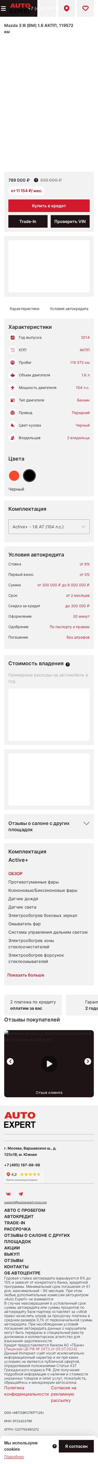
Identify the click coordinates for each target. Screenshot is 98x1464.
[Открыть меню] (3, 8)
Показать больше (25, 975)
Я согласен (76, 1446)
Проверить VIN (70, 221)
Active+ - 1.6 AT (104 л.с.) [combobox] (38, 526)
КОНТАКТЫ (16, 1266)
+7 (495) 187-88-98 (47, 8)
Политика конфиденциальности (26, 1391)
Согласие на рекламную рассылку (63, 1394)
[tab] (24, 308)
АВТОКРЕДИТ (19, 1216)
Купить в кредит (49, 205)
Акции (12, 1247)
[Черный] (29, 475)
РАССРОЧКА (17, 1229)
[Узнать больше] (68, 664)
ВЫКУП (12, 1254)
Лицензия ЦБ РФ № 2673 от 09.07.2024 (40, 1349)
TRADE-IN (14, 1222)
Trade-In (27, 221)
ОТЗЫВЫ (13, 1260)
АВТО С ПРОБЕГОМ (24, 1210)
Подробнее (14, 1456)
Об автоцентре (22, 1273)
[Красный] (14, 475)
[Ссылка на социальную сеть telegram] (21, 1194)
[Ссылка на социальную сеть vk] (8, 1194)
